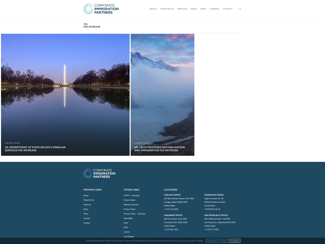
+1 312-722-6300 (171, 209)
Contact (87, 223)
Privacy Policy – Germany (135, 214)
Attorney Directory (131, 205)
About (86, 195)
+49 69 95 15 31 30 (212, 209)
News (86, 209)
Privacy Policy (130, 209)
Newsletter (128, 218)
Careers (87, 218)
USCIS (127, 232)
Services (87, 205)
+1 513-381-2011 (171, 229)
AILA (126, 223)
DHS (126, 227)
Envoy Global (129, 200)
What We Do (89, 200)
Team (86, 214)
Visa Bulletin (129, 236)
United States (12, 143)
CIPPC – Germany (132, 195)
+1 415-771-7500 (211, 229)
